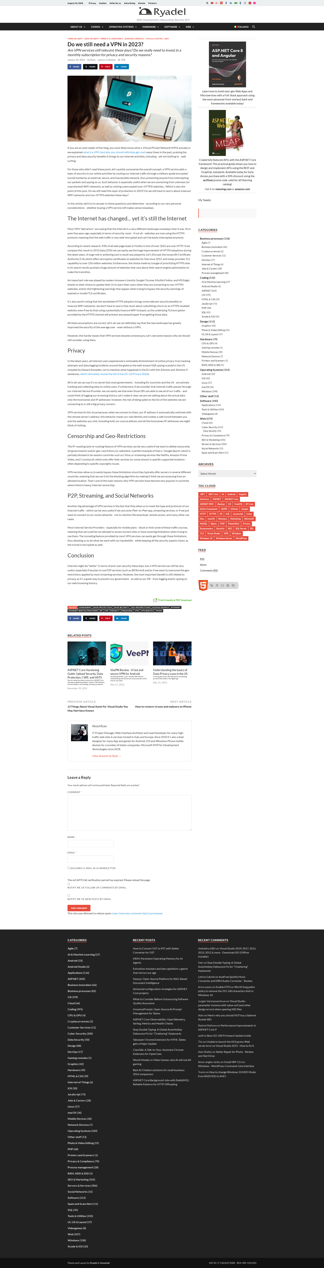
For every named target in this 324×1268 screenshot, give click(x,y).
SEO (230, 528)
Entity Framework (209, 509)
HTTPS (212, 513)
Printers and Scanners (213, 360)
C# (203, 294)
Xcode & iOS (208, 316)
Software (170, 26)
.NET (202, 494)
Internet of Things (211, 264)
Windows (207, 391)
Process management (213, 272)
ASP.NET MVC (207, 504)
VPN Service (147, 610)
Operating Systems (121, 26)
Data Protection (102, 607)
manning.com (223, 189)
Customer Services (211, 255)
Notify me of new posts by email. (90, 899)
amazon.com (242, 189)
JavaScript (207, 303)
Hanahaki (105, 1262)
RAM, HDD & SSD (211, 364)
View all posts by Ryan (106, 755)
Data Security (92, 38)
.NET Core (213, 494)
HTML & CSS (208, 299)
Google (244, 509)
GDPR (224, 509)
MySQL (203, 523)
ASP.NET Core (231, 499)
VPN (137, 610)
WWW (159, 610)
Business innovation (212, 246)
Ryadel (93, 1262)
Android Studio (210, 286)
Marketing (236, 518)
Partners (152, 3)
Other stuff (207, 396)
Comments (209, 570)
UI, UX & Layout (210, 334)
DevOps (206, 259)
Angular (243, 494)
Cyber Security (75, 38)
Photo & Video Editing (213, 330)
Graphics (206, 325)
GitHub (234, 509)
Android (206, 373)
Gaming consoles (210, 347)
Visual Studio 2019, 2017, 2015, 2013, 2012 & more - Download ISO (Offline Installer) (227, 952)
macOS (205, 386)
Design (204, 321)
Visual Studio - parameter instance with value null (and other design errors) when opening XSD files (224, 1005)
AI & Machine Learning (213, 281)
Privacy (92, 3)
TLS (202, 533)
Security (220, 528)
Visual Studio (213, 533)
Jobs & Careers (209, 268)
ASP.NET (206, 290)
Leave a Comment (107, 59)
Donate (141, 3)
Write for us (115, 3)
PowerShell (233, 523)
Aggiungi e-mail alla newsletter (93, 868)
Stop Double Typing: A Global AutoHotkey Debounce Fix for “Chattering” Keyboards (223, 966)
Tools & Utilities (154, 38)
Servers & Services (134, 38)
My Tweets (204, 200)
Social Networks (210, 448)
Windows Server (224, 538)
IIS (221, 513)
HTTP (203, 513)
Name (72, 837)
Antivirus (204, 499)
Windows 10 (206, 538)
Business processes (211, 238)
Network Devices (211, 356)
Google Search (160, 607)
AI (223, 494)
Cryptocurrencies (211, 251)
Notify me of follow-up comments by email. (97, 887)
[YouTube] (212, 3)
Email (72, 852)
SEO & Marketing (211, 439)
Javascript (238, 513)
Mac (202, 518)
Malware (222, 518)
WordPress (241, 538)
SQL (204, 312)
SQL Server (241, 528)
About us (76, 26)
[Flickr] (254, 3)
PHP (204, 307)
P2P (106, 610)
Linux (204, 382)
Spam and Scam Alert (213, 452)
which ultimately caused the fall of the (114, 373)
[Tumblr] (240, 3)
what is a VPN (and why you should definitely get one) (114, 152)
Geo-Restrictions (140, 607)
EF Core (249, 504)
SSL (252, 528)
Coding (95, 26)
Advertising (129, 3)
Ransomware (206, 528)
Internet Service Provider (83, 610)
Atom (203, 564)
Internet (176, 607)
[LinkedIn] (231, 3)
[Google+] (217, 3)
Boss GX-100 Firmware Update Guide (229, 1035)
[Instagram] (245, 3)
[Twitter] (207, 3)
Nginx (214, 523)
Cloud (205, 422)
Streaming (127, 610)
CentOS (238, 504)
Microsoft (249, 518)
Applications (208, 405)
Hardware (149, 26)
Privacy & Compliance (112, 38)
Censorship (84, 607)
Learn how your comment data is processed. (137, 913)
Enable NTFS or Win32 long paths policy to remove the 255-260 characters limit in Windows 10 (226, 991)
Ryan (92, 59)
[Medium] (236, 3)
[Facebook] (226, 3)
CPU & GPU (208, 343)
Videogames (208, 413)
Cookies (103, 3)
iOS (203, 378)
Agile (204, 242)
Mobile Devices (210, 351)
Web (188, 26)
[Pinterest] (250, 3)
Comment (75, 792)
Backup (221, 504)
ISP (101, 610)
